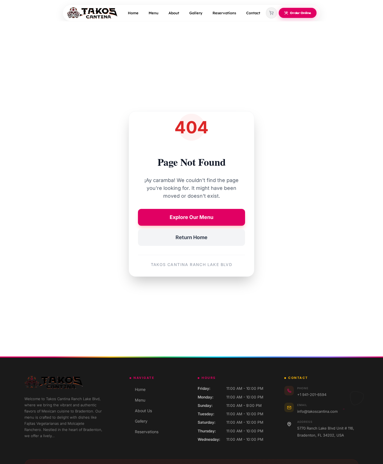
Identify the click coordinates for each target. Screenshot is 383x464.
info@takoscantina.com (317, 411)
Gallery (195, 13)
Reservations (224, 13)
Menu (153, 13)
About (174, 13)
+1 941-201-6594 (311, 394)
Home (133, 13)
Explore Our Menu (191, 217)
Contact (253, 13)
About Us (141, 410)
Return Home (191, 237)
